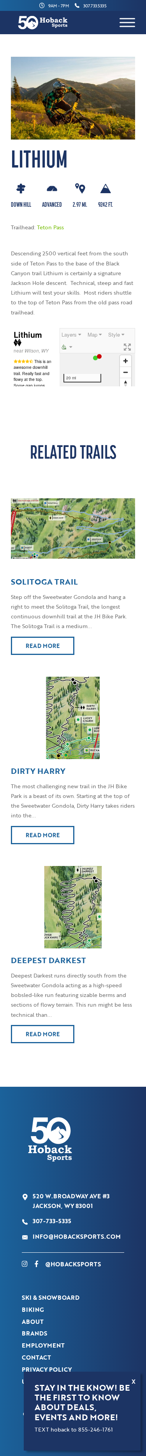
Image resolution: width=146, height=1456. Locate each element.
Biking (33, 1309)
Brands (34, 1333)
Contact (36, 1357)
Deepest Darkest (48, 960)
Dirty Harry (38, 771)
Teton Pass (50, 227)
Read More (43, 646)
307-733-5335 (52, 1221)
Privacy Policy (47, 1369)
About (33, 1321)
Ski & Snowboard (50, 1297)
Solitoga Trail (44, 581)
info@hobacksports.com (77, 1236)
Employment (43, 1345)
